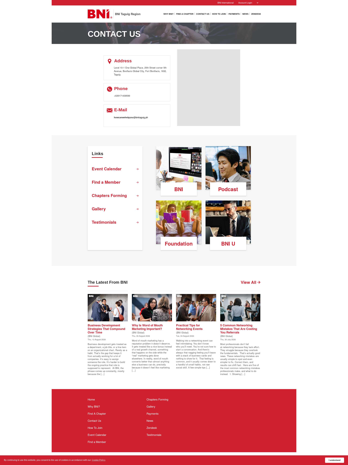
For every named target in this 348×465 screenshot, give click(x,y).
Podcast (228, 189)
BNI (178, 189)
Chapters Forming (109, 195)
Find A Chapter (184, 13)
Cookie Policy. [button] (99, 460)
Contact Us (202, 13)
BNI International (225, 2)
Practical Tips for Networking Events (189, 326)
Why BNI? (168, 13)
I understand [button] (335, 460)
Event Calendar (107, 169)
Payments (234, 13)
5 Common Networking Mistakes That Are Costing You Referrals (238, 328)
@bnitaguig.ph (140, 117)
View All (249, 282)
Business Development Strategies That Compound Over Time (106, 328)
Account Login (245, 2)
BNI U (228, 243)
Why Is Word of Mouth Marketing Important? (147, 326)
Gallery (99, 209)
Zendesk (256, 13)
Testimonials (104, 222)
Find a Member (106, 182)
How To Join (219, 13)
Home (91, 399)
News (245, 13)
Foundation (179, 243)
